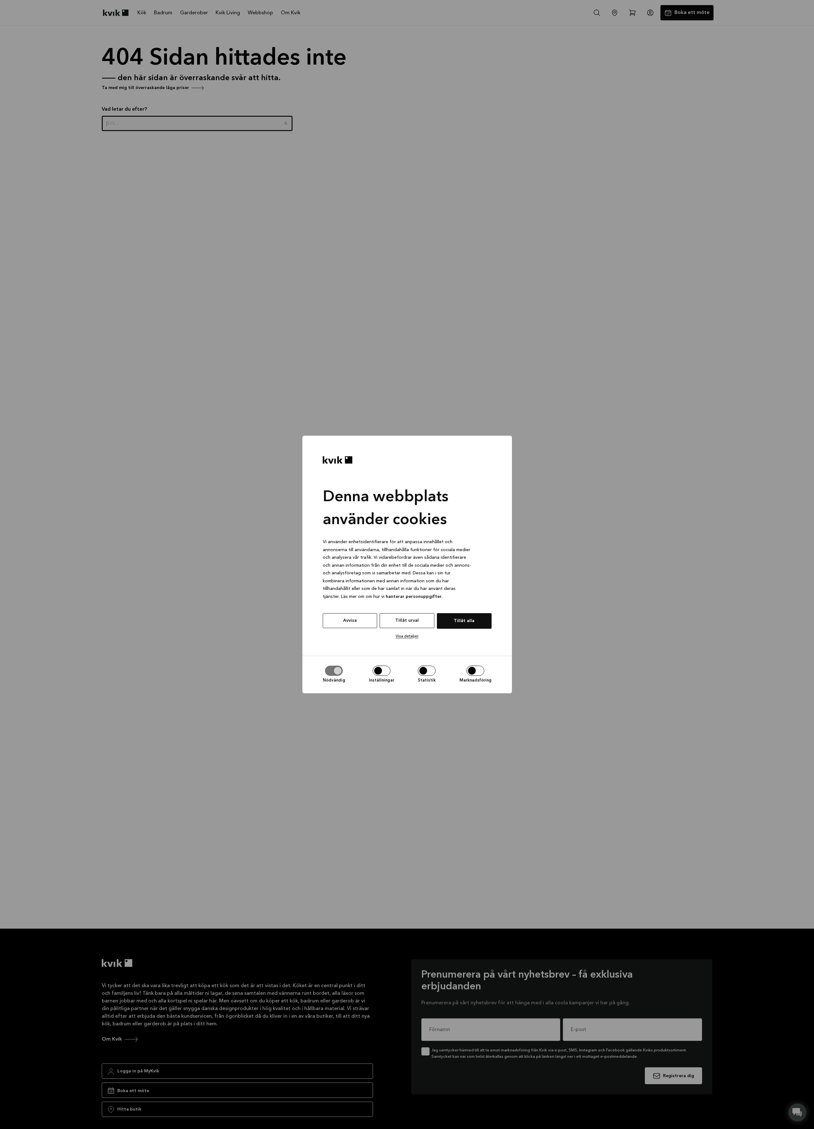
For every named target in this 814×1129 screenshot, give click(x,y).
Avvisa (350, 620)
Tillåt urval (407, 620)
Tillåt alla (464, 621)
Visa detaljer (407, 636)
